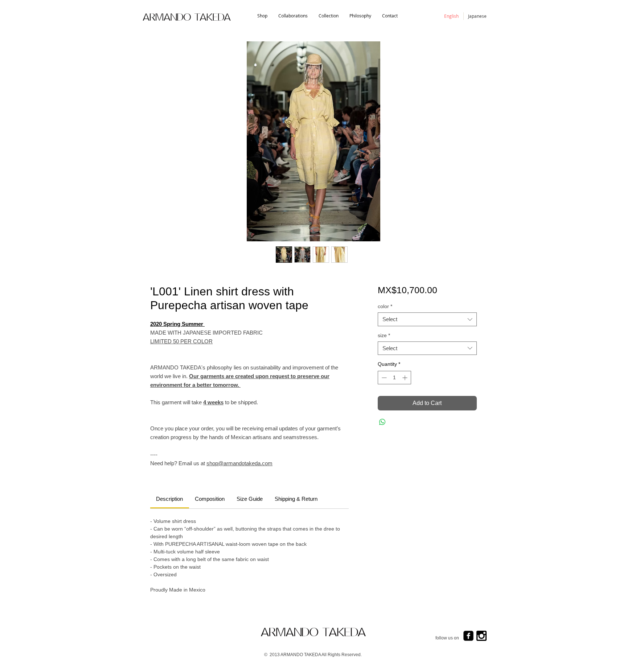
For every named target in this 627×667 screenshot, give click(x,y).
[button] (328, 16)
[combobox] (427, 319)
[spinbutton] (394, 377)
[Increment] (405, 377)
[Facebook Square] (468, 636)
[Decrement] (383, 377)
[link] (169, 499)
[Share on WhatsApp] (382, 422)
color (385, 306)
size (384, 335)
